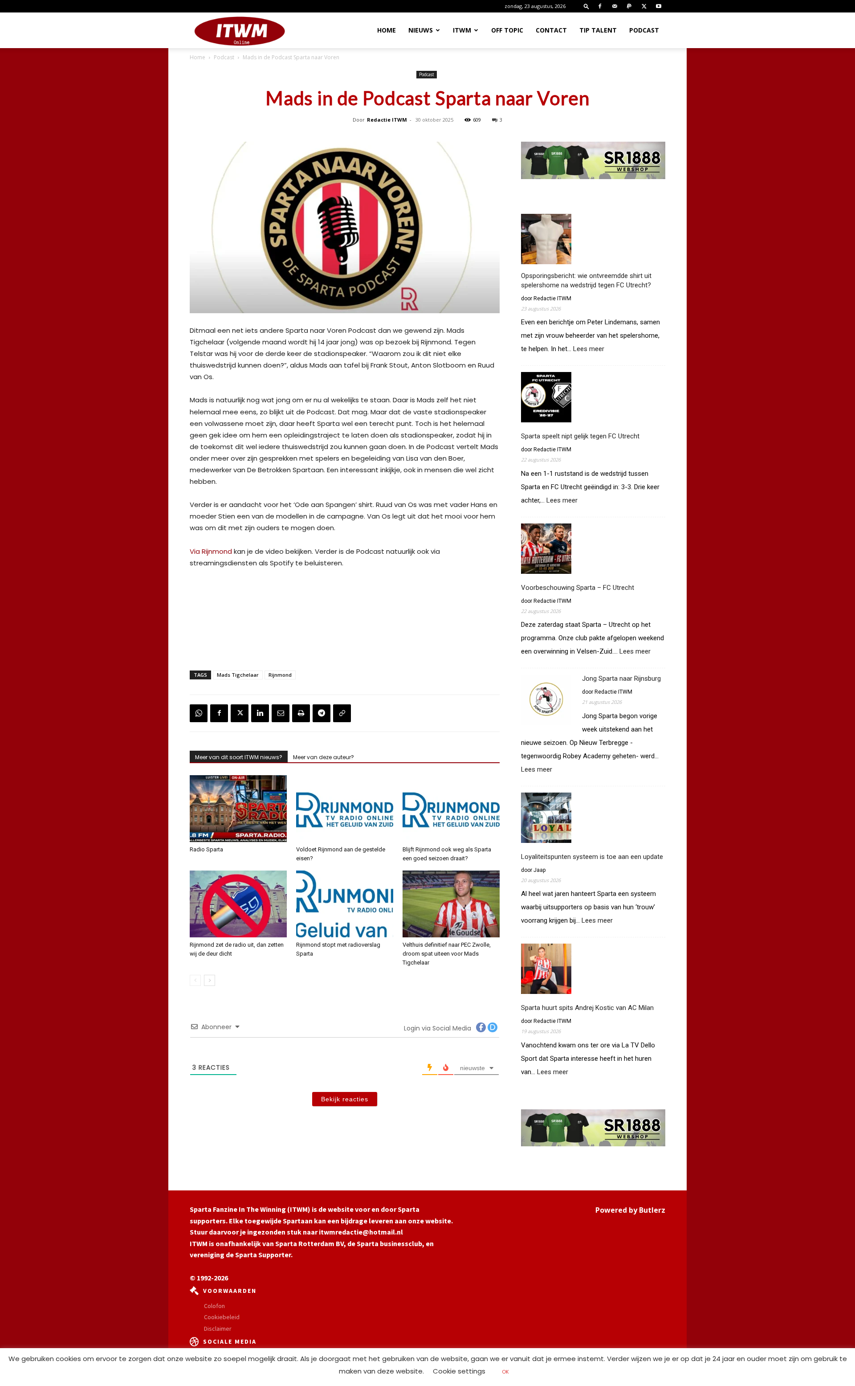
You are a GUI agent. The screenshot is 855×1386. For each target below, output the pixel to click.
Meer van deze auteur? (323, 757)
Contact (551, 30)
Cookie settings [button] (459, 1371)
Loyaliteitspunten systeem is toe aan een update (592, 857)
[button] (586, 6)
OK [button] (505, 1371)
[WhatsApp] (199, 713)
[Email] (280, 713)
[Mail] (614, 6)
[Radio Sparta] (238, 808)
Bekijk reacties (344, 1099)
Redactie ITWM (387, 119)
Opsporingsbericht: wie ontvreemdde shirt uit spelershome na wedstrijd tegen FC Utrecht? (586, 280)
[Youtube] (658, 6)
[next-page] (209, 980)
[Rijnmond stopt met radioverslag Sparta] (344, 904)
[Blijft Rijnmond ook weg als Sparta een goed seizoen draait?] (451, 808)
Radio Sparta (206, 849)
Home (386, 30)
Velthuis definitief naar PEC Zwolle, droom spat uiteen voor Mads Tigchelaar (447, 953)
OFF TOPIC (507, 30)
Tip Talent (598, 30)
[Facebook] (600, 6)
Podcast (644, 30)
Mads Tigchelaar (238, 674)
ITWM (462, 30)
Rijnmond (280, 674)
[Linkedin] (260, 713)
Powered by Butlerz (630, 1210)
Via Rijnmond (211, 551)
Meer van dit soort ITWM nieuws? (238, 757)
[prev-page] (195, 980)
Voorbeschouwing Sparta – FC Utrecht (577, 588)
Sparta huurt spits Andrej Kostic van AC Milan (587, 1008)
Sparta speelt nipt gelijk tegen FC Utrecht (580, 436)
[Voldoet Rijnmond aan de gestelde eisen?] (344, 808)
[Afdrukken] (301, 713)
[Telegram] (321, 713)
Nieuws (420, 30)
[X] (644, 6)
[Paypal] (629, 6)
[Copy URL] (342, 713)
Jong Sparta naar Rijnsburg (621, 679)
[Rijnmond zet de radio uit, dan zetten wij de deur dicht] (238, 904)
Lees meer (588, 349)
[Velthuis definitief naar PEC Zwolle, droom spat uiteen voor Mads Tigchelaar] (451, 904)
